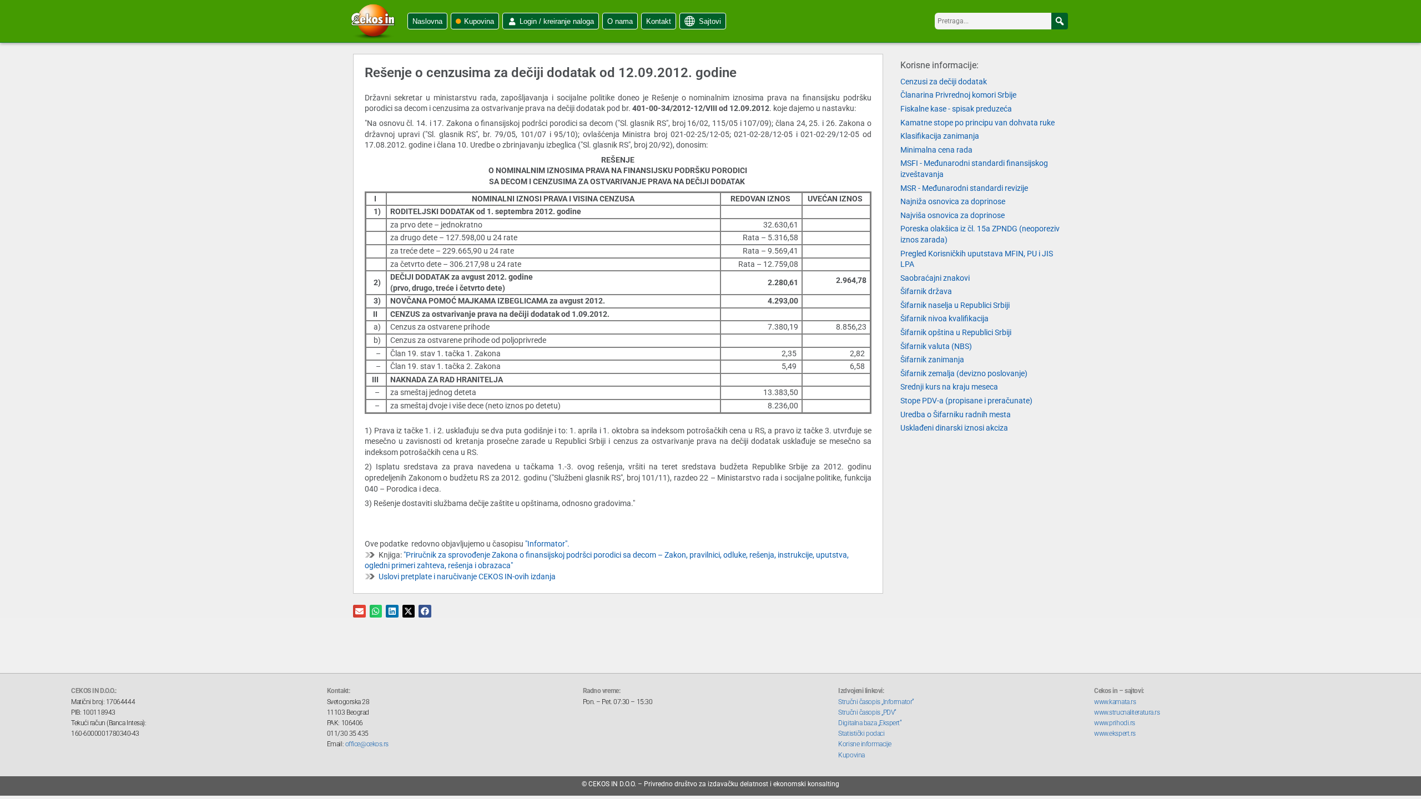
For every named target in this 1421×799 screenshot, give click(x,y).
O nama (620, 21)
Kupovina (479, 21)
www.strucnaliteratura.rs (1127, 712)
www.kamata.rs (1115, 702)
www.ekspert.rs (1115, 733)
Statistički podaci (861, 733)
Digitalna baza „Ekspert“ (869, 723)
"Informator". (547, 543)
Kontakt (658, 21)
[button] (1059, 21)
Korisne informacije (864, 744)
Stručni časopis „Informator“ (876, 702)
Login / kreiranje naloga (557, 21)
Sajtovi (710, 21)
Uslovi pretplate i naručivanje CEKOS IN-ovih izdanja (467, 576)
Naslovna (427, 21)
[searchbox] (1001, 21)
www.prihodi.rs (1114, 723)
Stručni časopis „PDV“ (867, 712)
